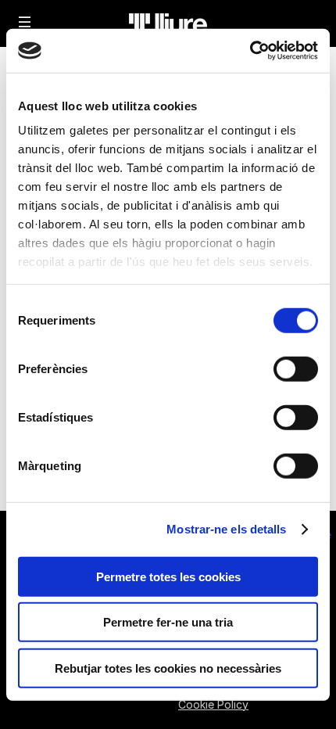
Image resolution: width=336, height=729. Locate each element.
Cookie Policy (213, 704)
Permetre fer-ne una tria (168, 622)
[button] (25, 22)
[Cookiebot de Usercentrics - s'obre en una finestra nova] (249, 51)
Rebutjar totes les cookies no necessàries (168, 667)
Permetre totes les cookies (168, 576)
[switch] (295, 368)
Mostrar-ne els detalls (226, 529)
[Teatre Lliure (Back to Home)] (168, 23)
